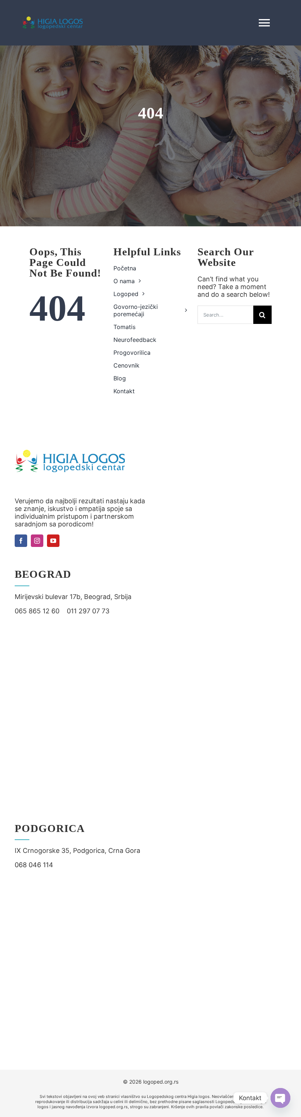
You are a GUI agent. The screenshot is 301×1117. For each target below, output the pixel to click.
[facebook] (21, 540)
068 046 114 (34, 865)
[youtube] (53, 540)
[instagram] (37, 540)
